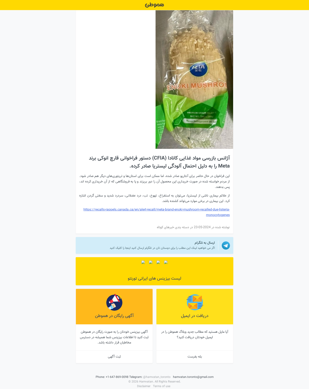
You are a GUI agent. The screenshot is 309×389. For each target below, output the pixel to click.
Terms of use (161, 386)
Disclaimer (144, 386)
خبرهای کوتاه (165, 227)
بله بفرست (195, 356)
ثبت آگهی (114, 356)
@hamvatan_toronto (156, 377)
